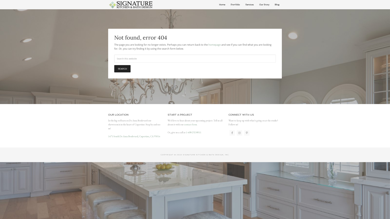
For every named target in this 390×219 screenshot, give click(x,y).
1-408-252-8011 (193, 132)
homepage (214, 44)
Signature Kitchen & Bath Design (131, 4)
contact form (190, 124)
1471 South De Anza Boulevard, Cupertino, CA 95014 (134, 136)
